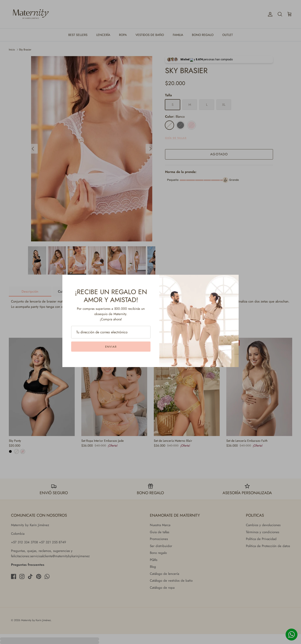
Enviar (110, 347)
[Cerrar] (233, 280)
